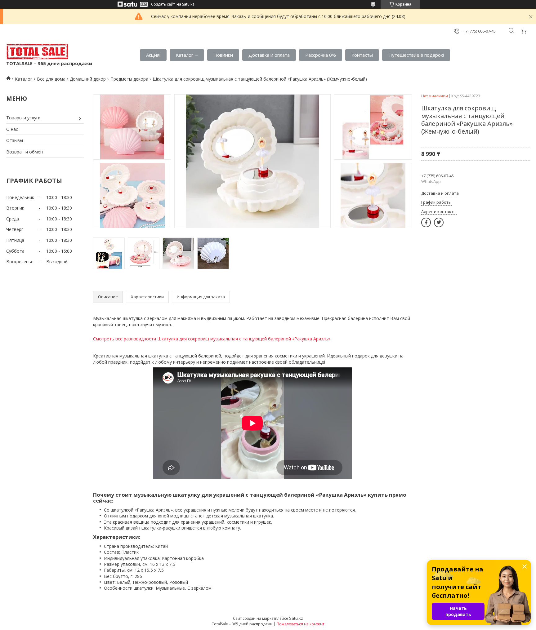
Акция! (153, 55)
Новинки (223, 55)
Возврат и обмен (24, 152)
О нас (12, 129)
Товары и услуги (23, 118)
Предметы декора (129, 79)
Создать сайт (163, 4)
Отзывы (14, 140)
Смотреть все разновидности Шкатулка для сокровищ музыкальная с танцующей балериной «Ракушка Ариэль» (211, 339)
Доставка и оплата (269, 55)
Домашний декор (88, 79)
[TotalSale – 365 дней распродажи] (37, 51)
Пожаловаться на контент (300, 624)
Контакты (362, 55)
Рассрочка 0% (320, 55)
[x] (439, 222)
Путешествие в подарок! (416, 55)
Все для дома (51, 79)
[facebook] (426, 222)
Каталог (184, 55)
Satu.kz (296, 618)
